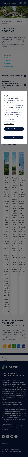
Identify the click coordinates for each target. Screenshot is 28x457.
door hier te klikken (9, 124)
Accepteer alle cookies (14, 128)
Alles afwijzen (13, 137)
